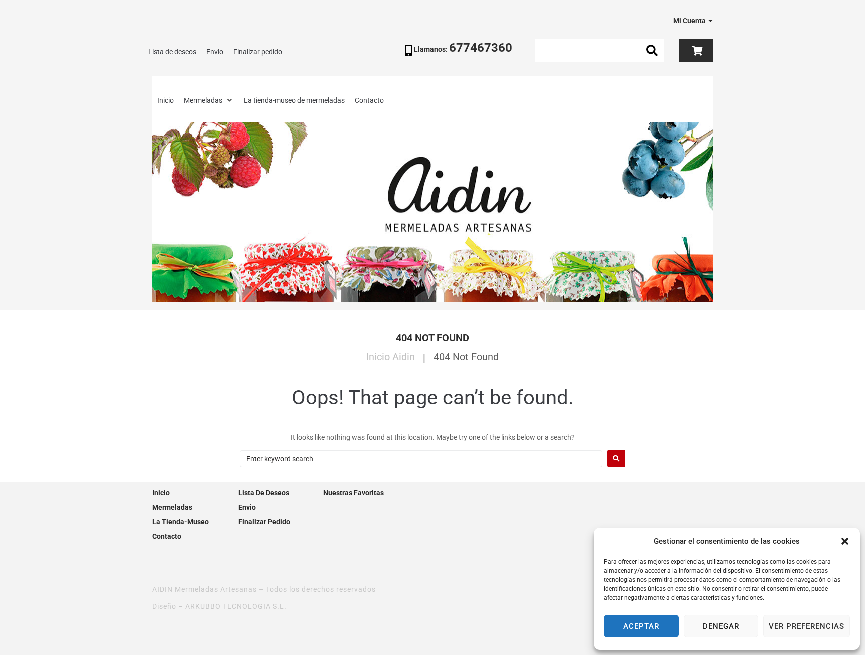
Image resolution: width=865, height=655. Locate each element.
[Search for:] (421, 458)
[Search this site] (599, 50)
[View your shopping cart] (696, 51)
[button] (845, 541)
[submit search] (652, 50)
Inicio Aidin (390, 357)
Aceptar (641, 626)
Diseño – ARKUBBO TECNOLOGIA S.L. (219, 606)
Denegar (721, 626)
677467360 (480, 48)
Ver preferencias (806, 626)
